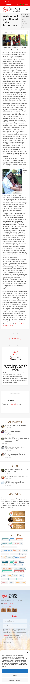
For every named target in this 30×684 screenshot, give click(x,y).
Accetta (15, 671)
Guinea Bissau (14, 554)
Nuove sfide (18, 564)
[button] (27, 652)
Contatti (16, 4)
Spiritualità (5, 582)
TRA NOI (8, 4)
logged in (13, 404)
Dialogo (14, 547)
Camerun (15, 543)
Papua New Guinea (7, 568)
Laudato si (4, 564)
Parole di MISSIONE (19, 572)
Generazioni (5, 554)
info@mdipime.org (8, 603)
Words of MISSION (20, 582)
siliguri (21, 575)
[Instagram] (8, 1)
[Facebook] (2, 1)
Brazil (9, 543)
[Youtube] (5, 1)
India (16, 557)
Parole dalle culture (7, 572)
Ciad (21, 543)
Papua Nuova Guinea (19, 568)
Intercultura (5, 561)
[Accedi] (13, 4)
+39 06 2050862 (8, 606)
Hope (3, 557)
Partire (4, 575)
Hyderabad (10, 557)
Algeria (12, 540)
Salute (9, 575)
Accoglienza (5, 540)
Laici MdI (21, 561)
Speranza (19, 579)
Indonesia (22, 557)
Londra (11, 564)
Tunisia (11, 582)
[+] (15, 355)
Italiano (26, 4)
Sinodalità (4, 579)
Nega (15, 675)
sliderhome (12, 579)
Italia (11, 561)
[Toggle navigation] (27, 9)
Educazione (17, 550)
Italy (16, 561)
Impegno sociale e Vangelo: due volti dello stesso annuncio (16, 367)
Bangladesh (19, 540)
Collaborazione (6, 547)
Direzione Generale (7, 550)
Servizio (15, 575)
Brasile (4, 543)
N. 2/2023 (10, 32)
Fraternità (24, 550)
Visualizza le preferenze (15, 680)
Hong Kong (23, 554)
